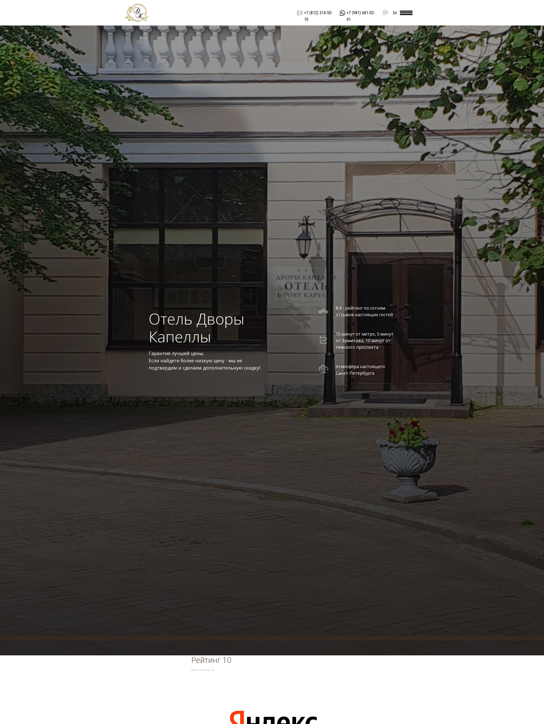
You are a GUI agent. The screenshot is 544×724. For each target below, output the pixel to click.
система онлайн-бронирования (166, 638)
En (395, 12)
